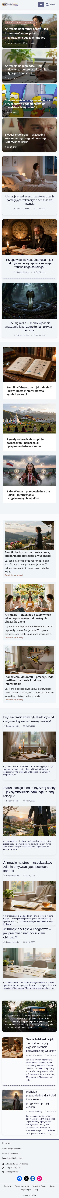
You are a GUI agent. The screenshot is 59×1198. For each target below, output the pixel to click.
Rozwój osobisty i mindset (20, 22)
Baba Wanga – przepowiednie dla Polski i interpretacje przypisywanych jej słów (28, 495)
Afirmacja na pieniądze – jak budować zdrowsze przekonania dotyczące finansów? (26, 69)
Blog (36, 1190)
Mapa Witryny (26, 1190)
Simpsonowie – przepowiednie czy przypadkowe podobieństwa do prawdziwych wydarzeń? (27, 104)
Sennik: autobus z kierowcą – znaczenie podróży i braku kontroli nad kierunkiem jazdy (28, 1001)
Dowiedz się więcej (14, 575)
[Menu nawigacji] (41, 4)
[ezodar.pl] (10, 4)
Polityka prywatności (22, 1186)
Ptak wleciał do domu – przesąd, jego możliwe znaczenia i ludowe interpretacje (29, 680)
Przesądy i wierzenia (10, 1153)
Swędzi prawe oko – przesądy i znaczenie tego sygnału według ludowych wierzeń (25, 138)
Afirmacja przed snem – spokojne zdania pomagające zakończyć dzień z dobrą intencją (29, 200)
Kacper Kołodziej (14, 43)
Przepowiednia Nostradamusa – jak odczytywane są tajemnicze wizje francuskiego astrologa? (29, 263)
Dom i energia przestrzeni (12, 1149)
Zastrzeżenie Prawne (39, 1186)
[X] (26, 1178)
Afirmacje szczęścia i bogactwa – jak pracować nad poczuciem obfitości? (27, 933)
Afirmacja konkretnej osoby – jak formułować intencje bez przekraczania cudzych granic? (26, 33)
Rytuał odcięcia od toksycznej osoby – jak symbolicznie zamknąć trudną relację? (29, 792)
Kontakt (52, 1186)
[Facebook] (19, 1178)
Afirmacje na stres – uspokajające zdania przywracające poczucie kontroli (27, 867)
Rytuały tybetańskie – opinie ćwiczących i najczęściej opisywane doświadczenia (25, 443)
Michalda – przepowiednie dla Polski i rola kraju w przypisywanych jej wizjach (41, 1099)
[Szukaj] (51, 4)
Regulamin (7, 1186)
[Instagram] (39, 1178)
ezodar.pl (26, 1195)
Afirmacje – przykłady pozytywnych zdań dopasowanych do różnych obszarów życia (28, 618)
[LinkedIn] (32, 1178)
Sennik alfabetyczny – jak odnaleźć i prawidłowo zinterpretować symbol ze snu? (29, 391)
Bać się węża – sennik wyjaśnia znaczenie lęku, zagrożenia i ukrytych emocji (29, 326)
